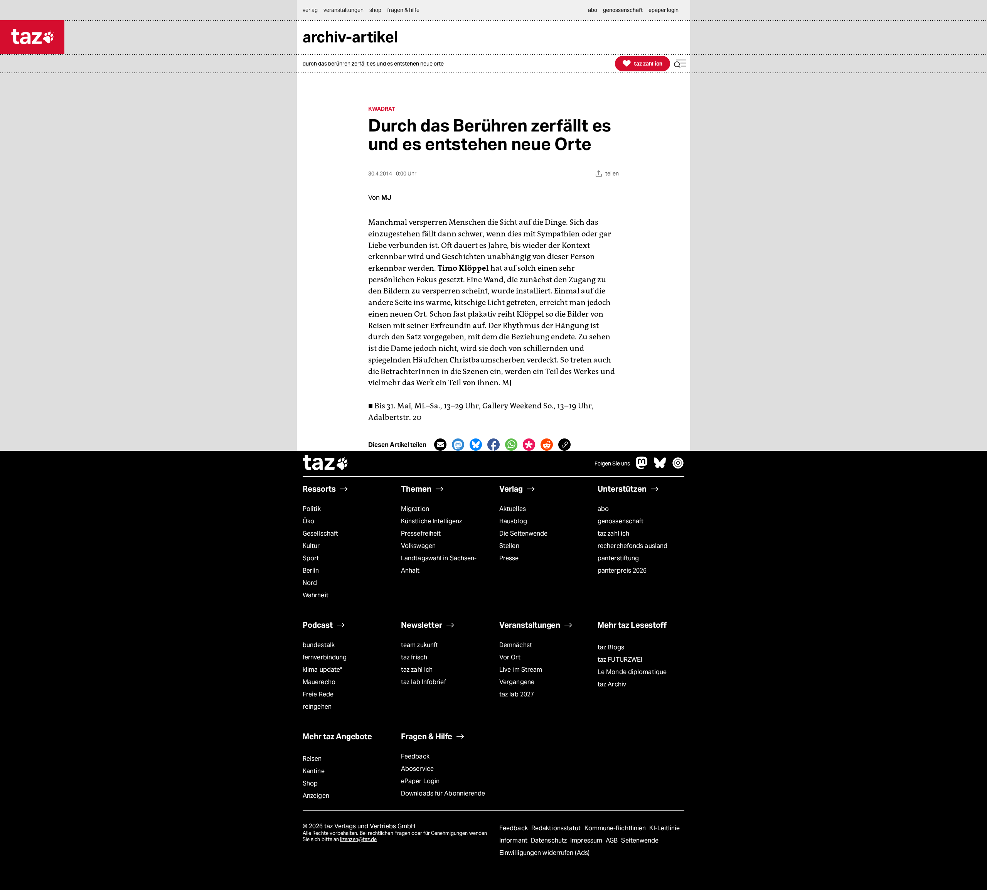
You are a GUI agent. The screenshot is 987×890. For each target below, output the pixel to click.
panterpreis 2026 (622, 570)
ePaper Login (420, 781)
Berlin (311, 570)
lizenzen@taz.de (358, 839)
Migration (415, 509)
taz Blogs (611, 647)
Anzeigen (316, 796)
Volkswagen (418, 546)
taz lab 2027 (516, 694)
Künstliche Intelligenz (431, 521)
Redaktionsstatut (557, 828)
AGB (612, 840)
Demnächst (515, 645)
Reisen (312, 759)
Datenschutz (549, 840)
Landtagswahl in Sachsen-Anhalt (439, 564)
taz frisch (414, 657)
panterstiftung (618, 558)
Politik (312, 509)
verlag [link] (310, 10)
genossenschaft (620, 521)
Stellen (509, 546)
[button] (680, 64)
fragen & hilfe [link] (403, 10)
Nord (310, 583)
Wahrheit (315, 595)
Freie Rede (318, 694)
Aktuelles (512, 509)
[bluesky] (660, 467)
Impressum (587, 840)
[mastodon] (642, 467)
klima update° (322, 670)
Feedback (415, 756)
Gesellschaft (320, 533)
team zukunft (419, 645)
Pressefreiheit (421, 533)
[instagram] (678, 467)
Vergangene (516, 682)
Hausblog (513, 521)
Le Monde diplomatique (632, 672)
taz (326, 463)
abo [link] (592, 10)
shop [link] (375, 10)
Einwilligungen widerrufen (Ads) (544, 853)
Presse (509, 558)
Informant (514, 840)
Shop (310, 783)
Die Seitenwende (523, 533)
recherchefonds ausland (632, 546)
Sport (311, 558)
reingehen (317, 707)
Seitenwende (640, 840)
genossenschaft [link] (623, 10)
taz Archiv (612, 684)
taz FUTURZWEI (620, 660)
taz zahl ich (613, 533)
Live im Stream (520, 670)
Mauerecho (319, 682)
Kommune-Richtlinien (616, 828)
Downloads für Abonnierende (443, 793)
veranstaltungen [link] (343, 10)
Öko (308, 521)
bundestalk (319, 645)
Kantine (314, 771)
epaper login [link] (663, 10)
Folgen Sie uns (612, 463)
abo (603, 509)
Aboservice (417, 769)
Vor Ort (509, 657)
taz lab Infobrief (423, 682)
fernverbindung (325, 657)
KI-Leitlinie (664, 828)
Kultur (311, 546)
